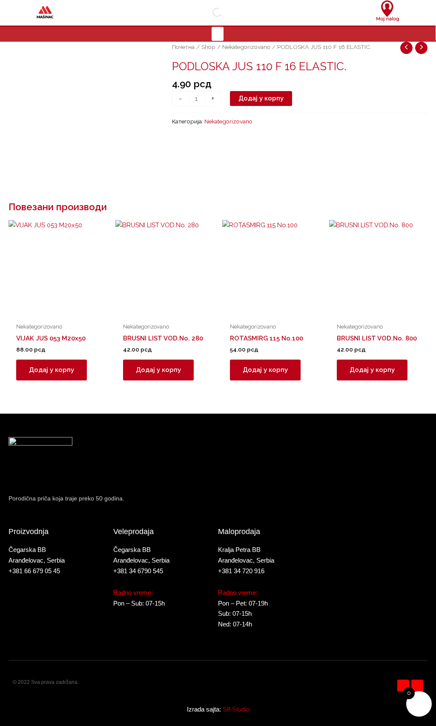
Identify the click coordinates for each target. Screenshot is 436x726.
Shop (208, 46)
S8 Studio (236, 709)
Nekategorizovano (246, 46)
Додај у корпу (261, 98)
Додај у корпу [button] (51, 370)
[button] (218, 34)
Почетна (183, 46)
